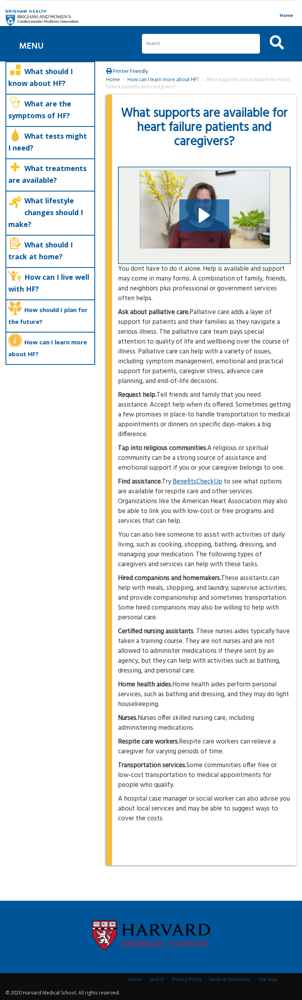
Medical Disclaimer (230, 979)
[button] (204, 215)
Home (286, 15)
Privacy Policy (187, 979)
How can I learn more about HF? (163, 79)
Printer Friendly (130, 71)
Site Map (268, 979)
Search (156, 979)
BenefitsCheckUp (197, 481)
